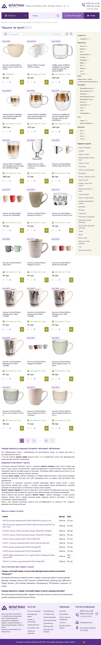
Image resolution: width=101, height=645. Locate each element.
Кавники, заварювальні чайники (86, 202)
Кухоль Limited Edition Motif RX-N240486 (61, 264)
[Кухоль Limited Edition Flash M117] (13, 248)
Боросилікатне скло (87, 88)
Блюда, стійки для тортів (87, 177)
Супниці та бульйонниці (86, 170)
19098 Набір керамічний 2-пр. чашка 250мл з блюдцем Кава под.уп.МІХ (28, 556)
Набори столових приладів (84, 242)
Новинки (29, 6)
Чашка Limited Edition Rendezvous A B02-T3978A (12, 314)
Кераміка (84, 94)
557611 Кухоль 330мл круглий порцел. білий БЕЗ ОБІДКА (27, 531)
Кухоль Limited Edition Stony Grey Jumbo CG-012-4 (13, 413)
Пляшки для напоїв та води (86, 190)
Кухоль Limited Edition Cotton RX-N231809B (12, 214)
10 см (82, 136)
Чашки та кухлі (83, 180)
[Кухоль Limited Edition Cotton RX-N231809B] (13, 198)
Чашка (84, 120)
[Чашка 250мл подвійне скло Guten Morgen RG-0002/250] (13, 100)
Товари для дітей (33, 625)
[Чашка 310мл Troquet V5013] (38, 50)
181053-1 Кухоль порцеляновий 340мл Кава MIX (23, 561)
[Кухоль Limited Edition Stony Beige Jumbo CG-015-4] (62, 347)
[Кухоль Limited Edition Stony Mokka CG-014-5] (38, 396)
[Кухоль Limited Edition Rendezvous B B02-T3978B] (38, 297)
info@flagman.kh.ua (86, 622)
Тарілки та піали (84, 163)
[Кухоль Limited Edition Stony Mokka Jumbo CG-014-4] (62, 396)
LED (82, 52)
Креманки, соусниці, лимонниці (85, 221)
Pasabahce (84, 60)
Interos (83, 46)
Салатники (82, 166)
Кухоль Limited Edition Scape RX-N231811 (36, 363)
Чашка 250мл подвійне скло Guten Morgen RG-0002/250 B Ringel (37, 116)
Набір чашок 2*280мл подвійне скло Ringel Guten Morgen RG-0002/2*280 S (61, 68)
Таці (80, 247)
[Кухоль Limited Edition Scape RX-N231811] (38, 347)
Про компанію (37, 6)
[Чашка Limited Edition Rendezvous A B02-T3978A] (13, 297)
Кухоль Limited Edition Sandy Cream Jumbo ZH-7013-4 (13, 67)
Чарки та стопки (84, 154)
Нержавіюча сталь (87, 99)
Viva (82, 71)
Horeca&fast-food (33, 628)
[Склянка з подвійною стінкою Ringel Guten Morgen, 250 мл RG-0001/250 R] (62, 100)
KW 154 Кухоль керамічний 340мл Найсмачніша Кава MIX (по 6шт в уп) (29, 525)
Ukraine (83, 68)
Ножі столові (83, 238)
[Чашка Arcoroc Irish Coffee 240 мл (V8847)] (38, 149)
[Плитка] (67, 34)
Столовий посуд (48, 614)
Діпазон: (80, 79)
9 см (82, 133)
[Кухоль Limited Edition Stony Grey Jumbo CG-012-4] (13, 396)
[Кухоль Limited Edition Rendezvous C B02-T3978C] (62, 297)
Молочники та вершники (86, 217)
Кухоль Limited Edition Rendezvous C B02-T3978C (61, 314)
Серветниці (82, 213)
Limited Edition (86, 54)
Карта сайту (69, 642)
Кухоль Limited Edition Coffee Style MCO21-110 (61, 165)
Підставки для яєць (85, 250)
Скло (83, 108)
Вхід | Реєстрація (74, 16)
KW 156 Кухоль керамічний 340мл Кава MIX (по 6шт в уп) (27, 520)
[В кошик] (22, 82)
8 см (82, 131)
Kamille (83, 49)
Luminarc (84, 57)
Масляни (81, 210)
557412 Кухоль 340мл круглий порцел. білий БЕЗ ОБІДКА (27, 535)
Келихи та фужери (85, 148)
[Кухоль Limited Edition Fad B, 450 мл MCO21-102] (62, 198)
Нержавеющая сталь (88, 97)
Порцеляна (85, 105)
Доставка (51, 6)
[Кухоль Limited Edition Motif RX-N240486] (62, 248)
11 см (82, 139)
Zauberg (83, 74)
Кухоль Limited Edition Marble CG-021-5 (36, 264)
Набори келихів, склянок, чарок (87, 159)
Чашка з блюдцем (87, 123)
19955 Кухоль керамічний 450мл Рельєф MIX (22, 547)
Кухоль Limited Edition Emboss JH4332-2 (36, 214)
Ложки (81, 231)
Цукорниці (82, 207)
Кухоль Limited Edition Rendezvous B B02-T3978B (36, 314)
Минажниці (82, 173)
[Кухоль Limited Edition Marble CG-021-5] (38, 248)
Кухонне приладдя (49, 617)
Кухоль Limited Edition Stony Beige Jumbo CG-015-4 (61, 364)
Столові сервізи (84, 194)
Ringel (83, 63)
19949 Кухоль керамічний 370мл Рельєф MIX (22, 551)
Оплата (44, 6)
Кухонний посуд (48, 611)
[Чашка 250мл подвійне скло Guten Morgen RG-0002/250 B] (38, 100)
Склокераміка (85, 113)
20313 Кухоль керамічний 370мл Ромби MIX (21, 539)
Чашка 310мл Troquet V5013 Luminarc (36, 66)
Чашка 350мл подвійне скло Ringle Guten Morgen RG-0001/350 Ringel (13, 166)
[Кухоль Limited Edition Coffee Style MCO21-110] (62, 149)
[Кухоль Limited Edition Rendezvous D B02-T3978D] (13, 347)
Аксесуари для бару (49, 620)
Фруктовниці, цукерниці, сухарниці (87, 227)
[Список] (71, 34)
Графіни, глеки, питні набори (85, 184)
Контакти (59, 6)
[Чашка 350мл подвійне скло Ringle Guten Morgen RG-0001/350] (13, 149)
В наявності (85, 39)
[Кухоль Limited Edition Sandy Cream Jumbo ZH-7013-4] (13, 50)
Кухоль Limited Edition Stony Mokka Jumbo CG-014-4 (62, 413)
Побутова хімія (48, 626)
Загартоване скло (87, 91)
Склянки (81, 151)
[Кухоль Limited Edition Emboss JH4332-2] (38, 198)
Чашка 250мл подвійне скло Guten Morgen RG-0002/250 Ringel (12, 116)
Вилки (81, 234)
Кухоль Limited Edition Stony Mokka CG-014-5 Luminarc (36, 413)
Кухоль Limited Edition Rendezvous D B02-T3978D (12, 364)
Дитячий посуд (48, 623)
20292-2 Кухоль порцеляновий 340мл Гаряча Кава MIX (26, 543)
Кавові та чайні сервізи (86, 198)
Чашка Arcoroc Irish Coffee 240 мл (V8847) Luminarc (36, 166)
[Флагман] (13, 608)
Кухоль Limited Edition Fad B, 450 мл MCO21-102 (62, 214)
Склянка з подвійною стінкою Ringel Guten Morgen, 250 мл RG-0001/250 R (61, 117)
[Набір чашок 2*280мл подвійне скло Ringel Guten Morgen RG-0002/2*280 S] (62, 50)
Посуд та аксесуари (34, 611)
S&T (82, 65)
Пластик (83, 102)
